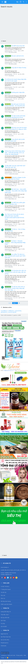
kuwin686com (4, 310)
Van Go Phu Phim (5, 639)
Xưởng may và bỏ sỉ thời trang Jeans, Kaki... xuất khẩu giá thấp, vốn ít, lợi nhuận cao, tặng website (15, 152)
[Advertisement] (14, 23)
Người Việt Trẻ (4, 633)
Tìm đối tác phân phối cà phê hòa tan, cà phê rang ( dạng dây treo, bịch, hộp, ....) (15, 288)
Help (25, 655)
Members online (7, 307)
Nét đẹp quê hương (6, 601)
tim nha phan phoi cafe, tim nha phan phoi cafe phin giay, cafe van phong (15, 272)
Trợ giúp (3, 623)
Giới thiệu (3, 620)
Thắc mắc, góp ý (5, 614)
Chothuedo (3, 645)
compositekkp (18, 310)
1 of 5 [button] (9, 303)
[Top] (6, 658)
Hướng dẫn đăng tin (6, 611)
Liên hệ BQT (4, 626)
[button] (2, 2)
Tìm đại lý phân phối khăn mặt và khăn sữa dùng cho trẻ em (15, 116)
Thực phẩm (11, 100)
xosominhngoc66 (12, 312)
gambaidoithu (4, 312)
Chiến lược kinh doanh (6, 604)
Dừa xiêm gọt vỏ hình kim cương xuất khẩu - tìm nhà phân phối (15, 104)
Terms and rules (11, 655)
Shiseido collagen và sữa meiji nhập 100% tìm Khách (15, 178)
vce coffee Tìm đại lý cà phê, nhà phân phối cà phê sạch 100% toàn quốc (15, 256)
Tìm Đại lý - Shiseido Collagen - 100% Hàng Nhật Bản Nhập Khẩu (15, 242)
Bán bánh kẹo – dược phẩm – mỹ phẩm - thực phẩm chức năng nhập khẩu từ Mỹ (16, 190)
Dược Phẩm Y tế (12, 185)
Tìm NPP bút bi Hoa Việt (14, 46)
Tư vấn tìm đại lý (5, 586)
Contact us (4, 655)
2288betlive (11, 310)
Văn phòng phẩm (12, 52)
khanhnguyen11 (8, 50)
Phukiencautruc (4, 642)
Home (2, 657)
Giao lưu (3, 598)
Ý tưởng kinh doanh (6, 589)
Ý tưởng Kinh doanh (13, 173)
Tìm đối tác (11, 75)
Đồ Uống (10, 266)
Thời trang (10, 123)
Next (14, 303)
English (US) (5, 653)
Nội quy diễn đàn (5, 617)
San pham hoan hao (6, 636)
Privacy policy (19, 655)
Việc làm (3, 595)
